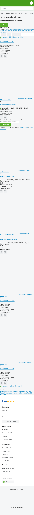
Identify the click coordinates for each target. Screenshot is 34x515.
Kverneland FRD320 (7, 369)
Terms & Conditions (7, 448)
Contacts (4, 417)
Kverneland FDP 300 (7, 42)
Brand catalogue (7, 460)
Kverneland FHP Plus (7, 301)
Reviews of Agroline (7, 457)
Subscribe (6, 124)
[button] (31, 3)
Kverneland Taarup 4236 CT (9, 105)
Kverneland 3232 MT (7, 176)
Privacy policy (6, 451)
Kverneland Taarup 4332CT (9, 239)
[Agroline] (2, 13)
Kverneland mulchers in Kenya (9, 391)
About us (4, 410)
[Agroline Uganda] (12, 3)
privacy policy (24, 127)
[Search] (31, 8)
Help (3, 413)
